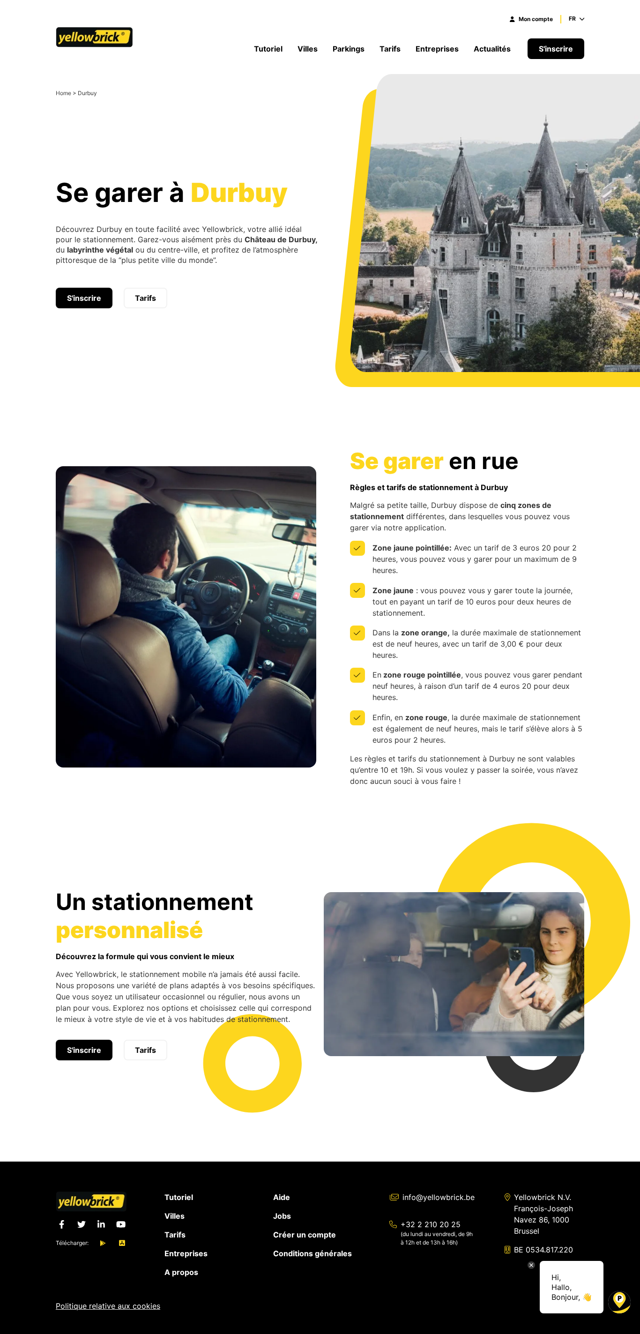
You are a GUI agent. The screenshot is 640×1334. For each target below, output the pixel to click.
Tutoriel (268, 48)
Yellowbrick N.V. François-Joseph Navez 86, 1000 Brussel (543, 1214)
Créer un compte (304, 1234)
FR (572, 18)
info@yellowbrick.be (438, 1197)
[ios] (122, 1243)
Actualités (493, 48)
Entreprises (437, 48)
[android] (103, 1243)
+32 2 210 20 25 (431, 1224)
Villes (308, 48)
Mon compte (536, 18)
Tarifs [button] (145, 298)
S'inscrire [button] (556, 48)
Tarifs (390, 48)
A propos (181, 1272)
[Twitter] (81, 1224)
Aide (281, 1197)
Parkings (349, 48)
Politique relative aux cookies (108, 1306)
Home (63, 93)
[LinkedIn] (101, 1224)
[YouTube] (121, 1224)
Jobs (282, 1216)
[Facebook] (62, 1224)
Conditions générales (312, 1253)
